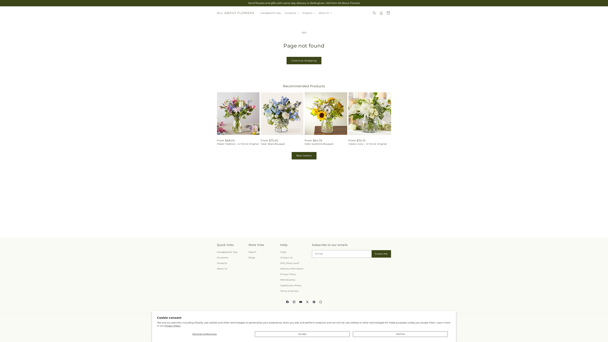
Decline (400, 334)
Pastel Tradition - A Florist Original (238, 143)
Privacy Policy (173, 325)
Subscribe (381, 253)
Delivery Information (291, 268)
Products (222, 263)
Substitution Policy (290, 285)
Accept (302, 334)
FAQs (283, 251)
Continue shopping (304, 60)
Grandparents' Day (227, 251)
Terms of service (289, 291)
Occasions (222, 257)
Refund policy (287, 279)
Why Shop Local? (290, 263)
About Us (222, 268)
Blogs (252, 257)
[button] (291, 13)
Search (252, 251)
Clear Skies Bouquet (273, 143)
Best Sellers (304, 155)
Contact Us (286, 257)
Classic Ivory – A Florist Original (367, 143)
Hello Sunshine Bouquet (319, 143)
